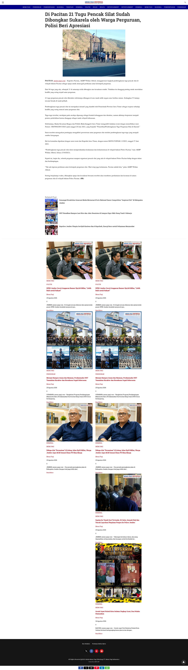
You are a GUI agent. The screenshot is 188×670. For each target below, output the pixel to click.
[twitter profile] (86, 651)
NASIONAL (60, 7)
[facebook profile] (91, 651)
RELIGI (95, 7)
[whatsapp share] (107, 669)
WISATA (102, 7)
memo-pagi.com (59, 80)
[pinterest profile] (96, 651)
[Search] (185, 2)
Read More (50, 310)
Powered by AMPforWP (94, 661)
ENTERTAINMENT (113, 7)
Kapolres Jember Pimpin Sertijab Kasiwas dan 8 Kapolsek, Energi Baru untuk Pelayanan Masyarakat (96, 226)
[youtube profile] (101, 651)
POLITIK (87, 7)
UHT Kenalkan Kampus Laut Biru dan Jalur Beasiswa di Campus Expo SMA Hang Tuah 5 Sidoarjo (95, 213)
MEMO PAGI (26, 7)
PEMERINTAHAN (49, 7)
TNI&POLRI (69, 7)
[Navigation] (2, 2)
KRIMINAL (79, 7)
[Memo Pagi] (94, 1)
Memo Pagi (50, 294)
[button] (80, 667)
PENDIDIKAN (37, 7)
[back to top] (183, 662)
